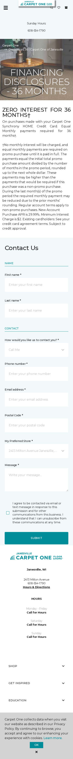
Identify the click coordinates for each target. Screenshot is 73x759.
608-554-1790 (37, 30)
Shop (13, 666)
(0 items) (66, 7)
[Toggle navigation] (5, 7)
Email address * (15, 389)
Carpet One (10, 45)
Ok (36, 745)
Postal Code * (14, 415)
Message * (12, 465)
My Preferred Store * (19, 441)
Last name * (13, 300)
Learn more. (52, 738)
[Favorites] (58, 7)
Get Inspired (19, 683)
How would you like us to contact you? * (32, 340)
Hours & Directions (36, 587)
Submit (36, 538)
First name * (13, 274)
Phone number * (16, 363)
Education (17, 700)
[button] (51, 7)
